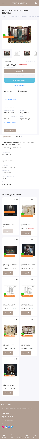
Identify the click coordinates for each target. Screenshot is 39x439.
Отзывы (19, 137)
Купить (25, 233)
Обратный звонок (7, 418)
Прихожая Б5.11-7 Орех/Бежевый (10, 265)
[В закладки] (17, 199)
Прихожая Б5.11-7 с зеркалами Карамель (27, 305)
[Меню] (3, 3)
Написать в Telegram (19, 80)
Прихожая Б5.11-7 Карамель (26, 225)
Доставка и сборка (10, 99)
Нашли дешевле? (19, 85)
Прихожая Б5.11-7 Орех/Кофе (28, 265)
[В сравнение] (14, 199)
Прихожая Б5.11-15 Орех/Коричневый (8, 384)
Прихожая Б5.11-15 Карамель (8, 345)
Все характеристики (10, 122)
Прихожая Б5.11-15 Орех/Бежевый (26, 345)
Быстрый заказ (19, 76)
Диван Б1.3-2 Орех (8, 224)
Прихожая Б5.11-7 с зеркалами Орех (9, 305)
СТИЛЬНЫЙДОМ (19, 3)
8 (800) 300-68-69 (7, 416)
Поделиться (9, 131)
